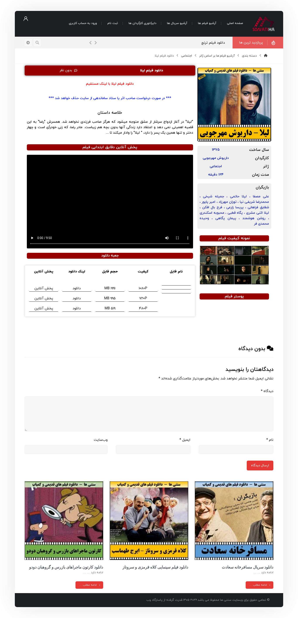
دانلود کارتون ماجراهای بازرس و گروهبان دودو (66, 567)
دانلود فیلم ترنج (213, 42)
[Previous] (90, 43)
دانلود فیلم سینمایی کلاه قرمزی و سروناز (155, 567)
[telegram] (28, 42)
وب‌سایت (101, 439)
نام (269, 439)
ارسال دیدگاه (260, 465)
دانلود (77, 288)
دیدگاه (267, 391)
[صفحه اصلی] (265, 56)
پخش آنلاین (43, 288)
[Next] (95, 43)
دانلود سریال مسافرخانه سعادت (247, 567)
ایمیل (185, 439)
